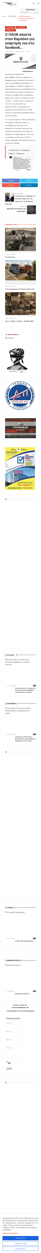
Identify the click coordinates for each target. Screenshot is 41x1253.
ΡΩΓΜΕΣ (9, 908)
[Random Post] (33, 3)
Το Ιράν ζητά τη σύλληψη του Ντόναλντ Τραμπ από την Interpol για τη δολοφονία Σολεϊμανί (20, 199)
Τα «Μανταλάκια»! (12, 334)
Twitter (29, 180)
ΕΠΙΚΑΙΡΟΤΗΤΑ (10, 30)
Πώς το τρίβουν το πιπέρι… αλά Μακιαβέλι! (19, 321)
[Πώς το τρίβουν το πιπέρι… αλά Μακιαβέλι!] (20, 303)
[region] (20, 1233)
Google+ (10, 185)
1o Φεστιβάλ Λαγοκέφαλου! (24, 941)
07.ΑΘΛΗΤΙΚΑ (12, 16)
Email (7, 1031)
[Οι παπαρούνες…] (20, 239)
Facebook (11, 180)
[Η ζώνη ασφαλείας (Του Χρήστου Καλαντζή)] (20, 270)
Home (3, 16)
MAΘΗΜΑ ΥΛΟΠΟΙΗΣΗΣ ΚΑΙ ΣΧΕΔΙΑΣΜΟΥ (16, 209)
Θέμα (7, 1039)
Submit (9, 1069)
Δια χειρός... (10, 655)
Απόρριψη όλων (20, 1249)
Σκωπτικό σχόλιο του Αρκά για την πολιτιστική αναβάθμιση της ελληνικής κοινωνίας (25, 690)
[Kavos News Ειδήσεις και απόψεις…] (10, 3)
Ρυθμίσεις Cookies (21, 1243)
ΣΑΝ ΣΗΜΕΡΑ (11, 704)
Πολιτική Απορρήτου (10, 1233)
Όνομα (8, 1023)
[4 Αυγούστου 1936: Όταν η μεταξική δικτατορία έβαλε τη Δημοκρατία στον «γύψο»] (18, 720)
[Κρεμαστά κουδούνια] (18, 977)
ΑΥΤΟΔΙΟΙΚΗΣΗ (21, 27)
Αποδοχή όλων (21, 1238)
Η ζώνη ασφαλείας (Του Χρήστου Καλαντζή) (19, 289)
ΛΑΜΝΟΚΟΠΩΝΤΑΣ (13, 960)
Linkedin (29, 185)
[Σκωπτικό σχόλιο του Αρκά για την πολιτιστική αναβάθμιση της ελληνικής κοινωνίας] (18, 671)
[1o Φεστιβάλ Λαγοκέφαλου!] (18, 924)
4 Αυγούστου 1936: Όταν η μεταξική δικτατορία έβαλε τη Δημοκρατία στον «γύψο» (25, 739)
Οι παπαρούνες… (10, 257)
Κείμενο (8, 1048)
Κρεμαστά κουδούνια (22, 994)
